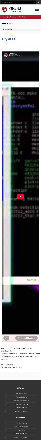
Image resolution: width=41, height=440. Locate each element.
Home (4, 17)
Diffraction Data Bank (21, 434)
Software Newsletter (21, 411)
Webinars (12, 17)
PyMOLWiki (21, 430)
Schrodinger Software (21, 437)
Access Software (21, 397)
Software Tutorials (21, 408)
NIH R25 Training (21, 423)
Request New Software (21, 401)
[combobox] (20, 29)
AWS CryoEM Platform (21, 427)
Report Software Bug (21, 404)
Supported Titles (21, 393)
